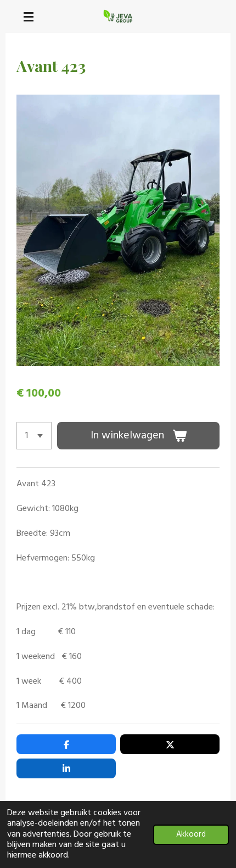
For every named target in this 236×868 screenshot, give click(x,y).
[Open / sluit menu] (28, 17)
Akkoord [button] (191, 834)
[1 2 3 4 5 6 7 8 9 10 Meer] (34, 435)
